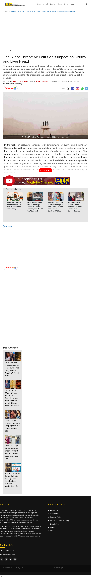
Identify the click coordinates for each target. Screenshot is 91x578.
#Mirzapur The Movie (40, 11)
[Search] (86, 4)
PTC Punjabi (59, 568)
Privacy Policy (56, 517)
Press (52, 527)
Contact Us (54, 514)
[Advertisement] (45, 30)
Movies (66, 4)
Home (5, 51)
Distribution (54, 524)
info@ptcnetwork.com (7, 554)
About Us (54, 510)
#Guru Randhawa (57, 11)
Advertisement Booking (59, 520)
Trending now (14, 51)
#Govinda (15, 11)
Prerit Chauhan (42, 81)
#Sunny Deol (69, 11)
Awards (46, 4)
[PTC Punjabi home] (15, 4)
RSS (52, 531)
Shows (39, 4)
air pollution (8, 226)
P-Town (59, 4)
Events (52, 4)
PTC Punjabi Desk (20, 81)
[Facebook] (1, 559)
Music (72, 4)
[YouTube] (10, 559)
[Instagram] (15, 559)
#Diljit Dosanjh (25, 11)
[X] (6, 559)
